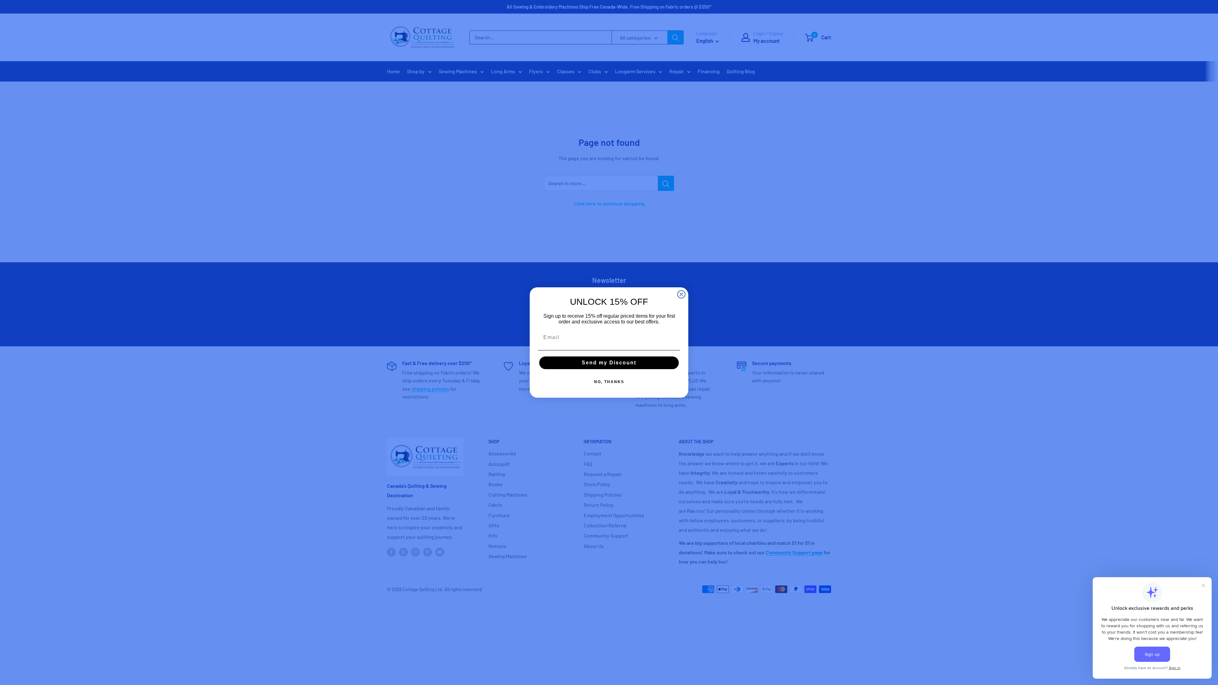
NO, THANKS (609, 382)
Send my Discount (609, 362)
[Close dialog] (681, 294)
